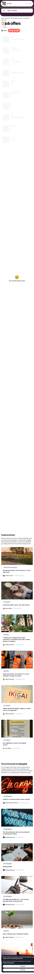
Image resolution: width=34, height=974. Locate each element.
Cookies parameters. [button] (9, 963)
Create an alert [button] (14, 30)
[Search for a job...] (26, 3)
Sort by (5, 27)
